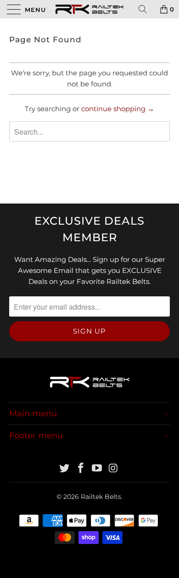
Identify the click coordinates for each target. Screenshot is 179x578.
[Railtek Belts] (89, 9)
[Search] (146, 9)
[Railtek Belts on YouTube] (97, 468)
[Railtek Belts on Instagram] (114, 468)
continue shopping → (117, 108)
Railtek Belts (101, 497)
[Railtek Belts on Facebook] (81, 468)
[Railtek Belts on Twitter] (65, 468)
